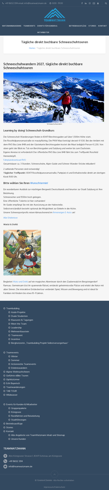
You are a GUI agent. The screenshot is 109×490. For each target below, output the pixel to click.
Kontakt (102, 26)
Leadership (16, 327)
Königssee (16, 412)
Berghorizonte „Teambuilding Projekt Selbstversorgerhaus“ (39, 343)
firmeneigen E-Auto (62, 212)
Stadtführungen (18, 419)
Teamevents (29, 26)
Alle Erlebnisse (10, 217)
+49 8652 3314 (16, 461)
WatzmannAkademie (11, 26)
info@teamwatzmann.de (20, 466)
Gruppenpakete (18, 408)
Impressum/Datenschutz (54, 487)
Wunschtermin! (39, 183)
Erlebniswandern (19, 368)
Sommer (15, 360)
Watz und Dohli (20, 281)
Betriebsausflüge (77, 26)
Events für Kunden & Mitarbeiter (21, 404)
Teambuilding (12, 308)
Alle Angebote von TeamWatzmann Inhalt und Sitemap (38, 435)
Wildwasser (11, 394)
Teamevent (17, 335)
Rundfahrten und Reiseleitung (25, 416)
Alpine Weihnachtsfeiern (18, 371)
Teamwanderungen (15, 387)
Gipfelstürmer (13, 379)
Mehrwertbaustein (20, 331)
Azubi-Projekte (18, 312)
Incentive (15, 339)
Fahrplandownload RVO (14, 159)
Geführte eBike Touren (17, 375)
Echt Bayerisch (13, 383)
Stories (92, 26)
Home (32, 48)
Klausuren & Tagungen (22, 320)
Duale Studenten (19, 316)
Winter (14, 356)
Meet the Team (19, 323)
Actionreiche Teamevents (23, 364)
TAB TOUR (11, 391)
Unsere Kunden (18, 439)
